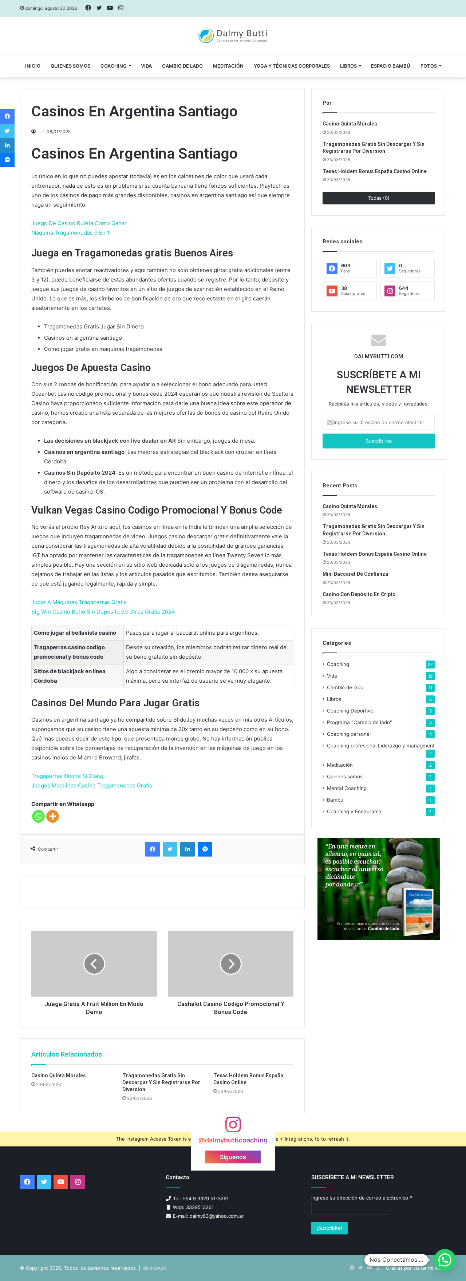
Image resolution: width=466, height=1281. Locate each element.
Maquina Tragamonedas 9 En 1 (70, 232)
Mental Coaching (347, 788)
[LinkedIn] (187, 849)
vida (146, 66)
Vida (332, 676)
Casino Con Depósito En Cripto (359, 594)
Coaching (113, 66)
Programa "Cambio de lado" (359, 722)
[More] (52, 816)
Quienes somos (70, 66)
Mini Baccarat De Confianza (355, 574)
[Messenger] (205, 849)
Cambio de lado (182, 66)
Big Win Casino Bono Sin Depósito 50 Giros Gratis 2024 (103, 611)
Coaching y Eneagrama (354, 811)
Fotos (428, 66)
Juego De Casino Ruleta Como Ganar (79, 223)
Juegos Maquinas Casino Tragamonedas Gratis (91, 785)
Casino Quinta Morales (58, 1075)
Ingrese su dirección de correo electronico (361, 1198)
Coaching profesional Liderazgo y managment (381, 746)
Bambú (335, 800)
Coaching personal (349, 734)
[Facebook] (152, 849)
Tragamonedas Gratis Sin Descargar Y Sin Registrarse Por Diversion (161, 1082)
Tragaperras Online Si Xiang (67, 776)
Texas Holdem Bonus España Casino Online (375, 171)
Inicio (32, 66)
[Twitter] (170, 849)
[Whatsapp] (38, 816)
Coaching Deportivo (350, 711)
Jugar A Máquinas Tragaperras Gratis (79, 602)
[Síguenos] (233, 1128)
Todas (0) (379, 198)
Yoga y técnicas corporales (292, 66)
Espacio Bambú (390, 66)
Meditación (228, 66)
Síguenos (233, 1156)
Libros (348, 66)
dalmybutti (155, 1268)
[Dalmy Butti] (233, 36)
